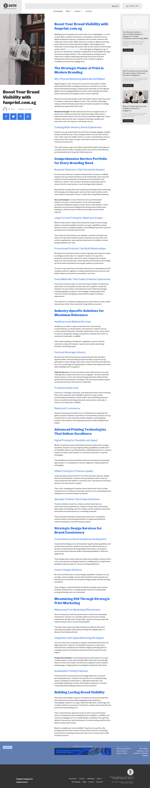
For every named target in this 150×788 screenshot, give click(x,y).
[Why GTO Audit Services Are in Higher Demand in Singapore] (135, 96)
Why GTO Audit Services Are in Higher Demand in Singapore (134, 108)
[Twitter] (13, 116)
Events (91, 782)
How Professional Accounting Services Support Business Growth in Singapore (135, 73)
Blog (84, 782)
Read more (128, 50)
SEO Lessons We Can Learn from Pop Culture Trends (124, 751)
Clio (13, 109)
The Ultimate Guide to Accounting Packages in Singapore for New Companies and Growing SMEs (135, 35)
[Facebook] (6, 116)
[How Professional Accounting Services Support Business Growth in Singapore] (135, 61)
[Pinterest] (20, 116)
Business (7, 747)
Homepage (76, 782)
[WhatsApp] (28, 116)
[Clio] (5, 109)
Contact (99, 782)
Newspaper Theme (127, 783)
